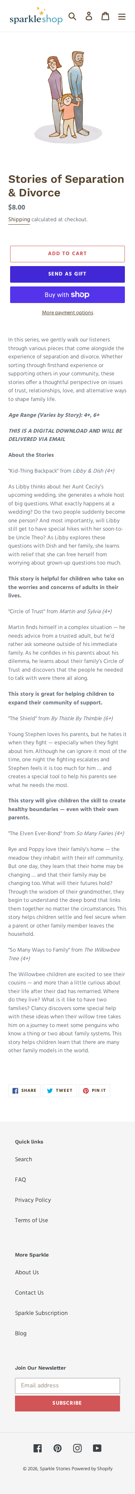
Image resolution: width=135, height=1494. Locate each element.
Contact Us (29, 1293)
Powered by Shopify (92, 1469)
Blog (21, 1333)
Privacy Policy (33, 1200)
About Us (27, 1272)
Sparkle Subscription (41, 1313)
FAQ (20, 1180)
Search (23, 1159)
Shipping (19, 220)
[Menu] (122, 16)
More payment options (67, 313)
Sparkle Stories (55, 1469)
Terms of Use (31, 1220)
